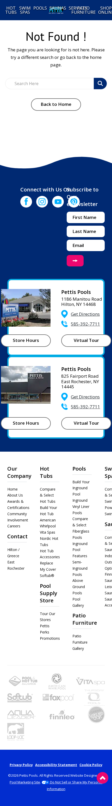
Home (12, 489)
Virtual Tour (86, 340)
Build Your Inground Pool (81, 488)
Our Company (19, 472)
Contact (17, 536)
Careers (13, 525)
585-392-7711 (85, 324)
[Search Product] (100, 83)
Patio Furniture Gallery (80, 642)
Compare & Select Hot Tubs (47, 495)
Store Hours (26, 340)
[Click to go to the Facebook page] (26, 202)
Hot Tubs (46, 472)
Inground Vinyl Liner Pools (80, 506)
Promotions (50, 638)
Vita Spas (47, 532)
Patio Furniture (84, 619)
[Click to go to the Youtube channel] (58, 202)
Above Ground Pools (78, 586)
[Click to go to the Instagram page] (42, 202)
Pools (79, 468)
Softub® (47, 575)
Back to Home (56, 104)
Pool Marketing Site (25, 782)
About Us (15, 495)
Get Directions (85, 314)
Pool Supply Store (48, 593)
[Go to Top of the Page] (102, 778)
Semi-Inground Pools (80, 568)
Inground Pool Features (80, 550)
